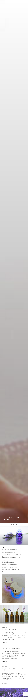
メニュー (15, 524)
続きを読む (4, 642)
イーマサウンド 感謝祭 (9, 629)
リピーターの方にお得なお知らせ (12, 648)
